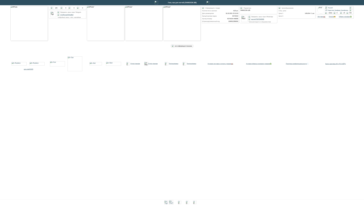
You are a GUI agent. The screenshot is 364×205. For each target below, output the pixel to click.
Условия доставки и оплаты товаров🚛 (220, 64)
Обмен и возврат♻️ (345, 16)
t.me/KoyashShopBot (66, 15)
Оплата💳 (332, 16)
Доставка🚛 (321, 16)
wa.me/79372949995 (257, 19)
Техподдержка (173, 63)
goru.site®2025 (28, 69)
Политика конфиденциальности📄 (297, 64)
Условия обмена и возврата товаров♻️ (259, 64)
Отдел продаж (135, 63)
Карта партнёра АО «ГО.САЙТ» (335, 64)
